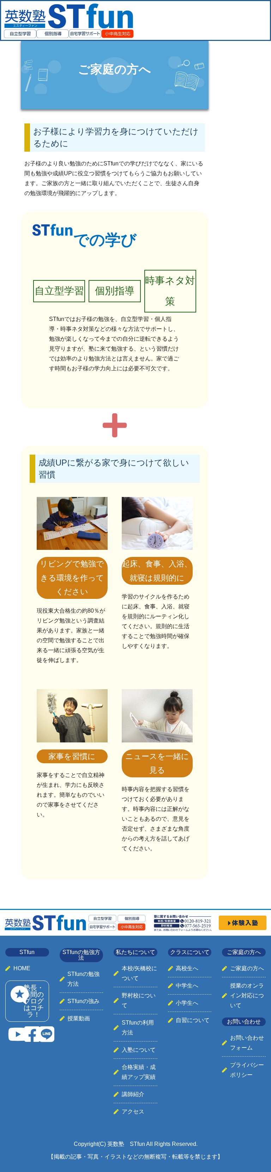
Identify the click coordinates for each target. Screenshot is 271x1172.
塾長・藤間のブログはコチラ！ (34, 1001)
